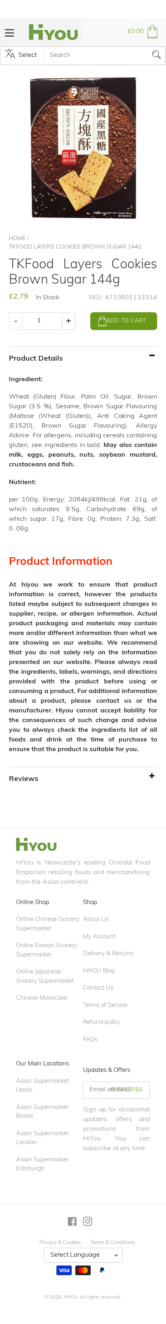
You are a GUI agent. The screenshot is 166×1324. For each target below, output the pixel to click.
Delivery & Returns (108, 954)
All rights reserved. (100, 1297)
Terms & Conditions (112, 1242)
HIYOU (71, 1297)
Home (17, 239)
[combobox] (104, 56)
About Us (96, 920)
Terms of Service (105, 1005)
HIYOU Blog (99, 971)
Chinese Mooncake (41, 998)
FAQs (90, 1040)
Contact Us (98, 988)
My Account (99, 937)
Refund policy (101, 1022)
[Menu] (9, 32)
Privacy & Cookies (60, 1242)
